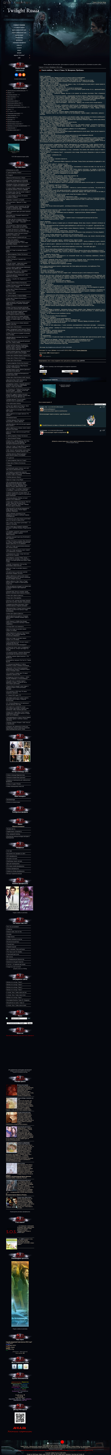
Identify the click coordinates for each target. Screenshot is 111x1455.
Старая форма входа (20, 78)
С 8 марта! (10, 175)
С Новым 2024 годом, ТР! (14, 695)
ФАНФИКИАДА (11, 799)
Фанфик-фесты (11, 829)
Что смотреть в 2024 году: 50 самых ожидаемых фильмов (16, 692)
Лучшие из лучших (12, 858)
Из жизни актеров (12, 94)
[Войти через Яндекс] (20, 74)
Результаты (16, 1351)
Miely (23, 1399)
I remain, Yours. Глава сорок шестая (16, 992)
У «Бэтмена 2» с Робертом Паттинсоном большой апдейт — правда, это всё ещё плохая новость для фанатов (17, 390)
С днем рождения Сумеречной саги (16, 237)
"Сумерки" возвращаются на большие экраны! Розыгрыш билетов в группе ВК (17, 181)
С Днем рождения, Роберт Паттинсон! (17, 254)
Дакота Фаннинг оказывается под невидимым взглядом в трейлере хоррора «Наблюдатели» (17, 515)
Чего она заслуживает (13, 926)
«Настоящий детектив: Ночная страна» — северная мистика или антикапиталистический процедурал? (18, 643)
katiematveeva (17, 1400)
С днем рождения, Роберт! (14, 172)
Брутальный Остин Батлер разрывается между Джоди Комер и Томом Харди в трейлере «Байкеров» (17, 510)
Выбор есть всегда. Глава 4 (14, 984)
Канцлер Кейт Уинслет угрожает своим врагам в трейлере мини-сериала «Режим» (18, 592)
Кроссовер (10, 98)
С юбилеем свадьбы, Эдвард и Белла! (65, 385)
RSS (105, 3)
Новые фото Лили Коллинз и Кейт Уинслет (18, 377)
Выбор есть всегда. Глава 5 (14, 982)
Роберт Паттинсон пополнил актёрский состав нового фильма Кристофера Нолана (18, 308)
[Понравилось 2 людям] (40, 355)
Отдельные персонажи (13, 113)
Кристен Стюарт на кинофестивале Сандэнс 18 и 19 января (16, 639)
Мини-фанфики (11, 96)
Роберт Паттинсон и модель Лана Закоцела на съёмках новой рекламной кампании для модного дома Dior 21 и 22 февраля (18, 542)
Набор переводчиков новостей (15, 786)
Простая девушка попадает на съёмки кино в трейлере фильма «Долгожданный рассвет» (18, 588)
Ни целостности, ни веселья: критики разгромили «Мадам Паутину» (16, 572)
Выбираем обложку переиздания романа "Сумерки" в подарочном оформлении (17, 185)
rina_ (20, 1399)
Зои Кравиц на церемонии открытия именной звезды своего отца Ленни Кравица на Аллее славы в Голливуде (18, 473)
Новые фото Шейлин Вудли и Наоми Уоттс (18, 355)
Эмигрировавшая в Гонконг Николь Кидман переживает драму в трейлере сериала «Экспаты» (18, 719)
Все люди (9, 111)
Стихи (9, 109)
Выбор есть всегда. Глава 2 (14, 989)
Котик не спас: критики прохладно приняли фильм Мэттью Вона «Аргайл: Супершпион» (18, 601)
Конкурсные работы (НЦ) (14, 103)
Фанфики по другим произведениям (17, 125)
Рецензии (9, 119)
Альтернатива (11, 117)
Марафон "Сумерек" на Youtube (15, 199)
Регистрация (95, 3)
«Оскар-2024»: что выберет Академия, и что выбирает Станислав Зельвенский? (17, 489)
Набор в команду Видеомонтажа (16, 775)
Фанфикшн (53, 67)
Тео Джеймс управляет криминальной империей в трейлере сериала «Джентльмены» (17, 533)
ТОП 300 (9, 851)
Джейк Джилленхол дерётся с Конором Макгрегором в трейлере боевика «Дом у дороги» (17, 617)
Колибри (9, 934)
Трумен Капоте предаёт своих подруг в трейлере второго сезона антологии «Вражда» (17, 687)
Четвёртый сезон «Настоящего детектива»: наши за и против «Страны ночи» (18, 519)
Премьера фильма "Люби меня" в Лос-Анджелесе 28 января (17, 275)
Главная (89, 3)
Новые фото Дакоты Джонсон (15, 595)
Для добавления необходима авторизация (20, 1069)
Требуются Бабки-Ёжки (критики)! (16, 777)
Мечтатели (10, 956)
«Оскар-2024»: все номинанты (15, 626)
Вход (101, 3)
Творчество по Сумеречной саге (16, 90)
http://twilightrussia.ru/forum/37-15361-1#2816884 (59, 347)
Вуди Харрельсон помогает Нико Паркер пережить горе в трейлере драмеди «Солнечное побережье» (17, 634)
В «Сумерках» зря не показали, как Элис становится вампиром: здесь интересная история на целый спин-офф (17, 207)
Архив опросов (23, 1351)
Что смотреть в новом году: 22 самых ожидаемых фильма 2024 (17, 674)
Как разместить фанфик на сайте (16, 853)
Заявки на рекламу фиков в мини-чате (20, 1071)
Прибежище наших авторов (14, 861)
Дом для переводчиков (13, 863)
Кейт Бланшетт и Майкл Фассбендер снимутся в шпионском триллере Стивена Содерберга (17, 623)
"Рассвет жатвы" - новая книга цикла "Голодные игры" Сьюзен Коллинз (16, 264)
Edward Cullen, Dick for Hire (14, 931)
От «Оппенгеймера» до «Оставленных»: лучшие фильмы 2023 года (17, 703)
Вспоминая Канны (12, 417)
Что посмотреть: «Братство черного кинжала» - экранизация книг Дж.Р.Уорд (16, 226)
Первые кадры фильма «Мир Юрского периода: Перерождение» (17, 366)
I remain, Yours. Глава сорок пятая (16, 995)
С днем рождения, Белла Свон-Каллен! (17, 363)
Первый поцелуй (11, 946)
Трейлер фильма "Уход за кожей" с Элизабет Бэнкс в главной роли (16, 400)
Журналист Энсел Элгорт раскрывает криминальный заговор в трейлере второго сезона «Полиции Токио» (18, 669)
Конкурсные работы (12, 100)
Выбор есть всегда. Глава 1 (14, 997)
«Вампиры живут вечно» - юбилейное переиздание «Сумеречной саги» (17, 271)
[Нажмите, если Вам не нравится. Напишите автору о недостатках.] (70, 372)
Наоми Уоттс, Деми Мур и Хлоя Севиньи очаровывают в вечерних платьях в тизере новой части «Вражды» (18, 713)
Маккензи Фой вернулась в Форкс (16, 177)
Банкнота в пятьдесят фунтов (15, 961)
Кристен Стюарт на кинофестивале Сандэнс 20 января (16, 629)
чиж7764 (24, 1400)
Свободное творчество (13, 105)
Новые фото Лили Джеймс (14, 598)
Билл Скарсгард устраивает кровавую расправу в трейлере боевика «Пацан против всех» (18, 528)
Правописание (11, 127)
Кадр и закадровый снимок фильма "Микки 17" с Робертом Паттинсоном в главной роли (18, 330)
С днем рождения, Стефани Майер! (16, 295)
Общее (9, 92)
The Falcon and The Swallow (14, 951)
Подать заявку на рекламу (20, 912)
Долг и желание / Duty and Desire (16, 949)
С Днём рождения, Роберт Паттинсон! (17, 435)
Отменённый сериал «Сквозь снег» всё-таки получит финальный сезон (17, 468)
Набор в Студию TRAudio (14, 784)
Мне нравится (47, 356)
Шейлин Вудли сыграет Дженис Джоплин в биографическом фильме (18, 370)
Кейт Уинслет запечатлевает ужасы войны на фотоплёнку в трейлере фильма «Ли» (18, 450)
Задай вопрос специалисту (14, 831)
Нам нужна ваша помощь (14, 403)
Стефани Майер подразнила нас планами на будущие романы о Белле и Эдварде (18, 188)
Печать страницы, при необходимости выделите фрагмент (60, 366)
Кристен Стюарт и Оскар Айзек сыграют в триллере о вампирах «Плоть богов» (18, 447)
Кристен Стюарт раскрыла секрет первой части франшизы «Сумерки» (18, 550)
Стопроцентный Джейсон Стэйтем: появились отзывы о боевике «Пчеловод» (17, 665)
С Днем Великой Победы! (14, 438)
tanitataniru (28, 1399)
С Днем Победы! (11, 257)
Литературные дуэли (13, 121)
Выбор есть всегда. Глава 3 (14, 987)
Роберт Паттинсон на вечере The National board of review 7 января (18, 286)
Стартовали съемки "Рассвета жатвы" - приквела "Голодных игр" (17, 234)
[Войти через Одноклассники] (23, 74)
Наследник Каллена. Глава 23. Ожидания (18, 1000)
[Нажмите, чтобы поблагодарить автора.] (43, 372)
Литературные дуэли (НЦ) (14, 123)
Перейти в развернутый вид (20, 1072)
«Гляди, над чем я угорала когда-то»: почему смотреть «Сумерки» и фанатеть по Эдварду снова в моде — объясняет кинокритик (18, 221)
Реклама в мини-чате (13, 129)
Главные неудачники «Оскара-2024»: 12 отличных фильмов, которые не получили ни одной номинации (18, 494)
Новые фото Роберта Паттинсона (16, 358)
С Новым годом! (11, 293)
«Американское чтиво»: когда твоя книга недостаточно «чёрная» (17, 554)
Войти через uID (20, 70)
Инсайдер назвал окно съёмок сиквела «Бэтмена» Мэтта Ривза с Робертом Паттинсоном (17, 699)
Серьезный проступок (13, 954)
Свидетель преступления (14, 966)
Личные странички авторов (14, 873)
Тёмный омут (10, 944)
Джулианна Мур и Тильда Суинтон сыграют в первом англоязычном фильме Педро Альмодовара (18, 610)
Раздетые (9, 929)
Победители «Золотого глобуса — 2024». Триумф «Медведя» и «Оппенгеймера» (17, 677)
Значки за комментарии (13, 802)
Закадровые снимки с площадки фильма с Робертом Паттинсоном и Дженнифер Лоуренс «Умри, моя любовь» (18, 385)
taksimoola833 (61, 350)
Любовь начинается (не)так (14, 939)
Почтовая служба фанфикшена (15, 866)
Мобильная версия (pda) (55, 1449)
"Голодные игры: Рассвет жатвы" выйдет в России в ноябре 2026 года (18, 192)
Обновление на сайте (13, 170)
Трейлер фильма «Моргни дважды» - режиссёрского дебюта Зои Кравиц (16, 454)
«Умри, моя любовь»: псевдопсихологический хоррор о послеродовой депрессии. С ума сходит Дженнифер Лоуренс (17, 242)
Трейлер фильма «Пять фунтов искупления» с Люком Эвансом (15, 421)
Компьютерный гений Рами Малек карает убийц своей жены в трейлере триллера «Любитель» (18, 303)
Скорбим (9, 465)
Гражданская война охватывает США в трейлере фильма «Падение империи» (17, 605)
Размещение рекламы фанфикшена (20, 1211)
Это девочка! (10, 457)
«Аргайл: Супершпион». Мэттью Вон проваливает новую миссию (16, 565)
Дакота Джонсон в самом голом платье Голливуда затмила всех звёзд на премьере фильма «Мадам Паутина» (18, 577)
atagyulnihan (12, 1399)
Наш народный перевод (13, 834)
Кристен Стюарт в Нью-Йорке (15, 479)
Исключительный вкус (13, 941)
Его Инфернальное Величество (15, 959)
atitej (17, 1399)
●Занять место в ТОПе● (20, 968)
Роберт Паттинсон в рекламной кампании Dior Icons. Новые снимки (18, 341)
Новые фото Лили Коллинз (14, 327)
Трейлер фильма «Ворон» (14, 477)
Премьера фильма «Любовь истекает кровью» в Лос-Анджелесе (17, 498)
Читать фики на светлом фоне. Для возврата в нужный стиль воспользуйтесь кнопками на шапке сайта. (72, 64)
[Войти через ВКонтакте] (16, 74)
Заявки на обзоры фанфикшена (15, 871)
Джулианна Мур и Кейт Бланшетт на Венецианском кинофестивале (16, 380)
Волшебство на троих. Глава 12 (15, 1002)
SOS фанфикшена (12, 856)
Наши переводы (11, 115)
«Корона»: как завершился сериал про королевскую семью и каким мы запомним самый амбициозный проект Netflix (18, 728)
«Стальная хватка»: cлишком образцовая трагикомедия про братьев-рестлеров (18, 653)
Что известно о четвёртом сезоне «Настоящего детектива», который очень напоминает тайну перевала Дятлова (17, 708)
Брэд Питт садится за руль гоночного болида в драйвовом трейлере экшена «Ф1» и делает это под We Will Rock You (18, 395)
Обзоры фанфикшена (13, 868)
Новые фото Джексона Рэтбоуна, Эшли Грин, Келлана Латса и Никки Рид (17, 406)
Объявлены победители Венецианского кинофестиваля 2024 (17, 374)
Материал (60, 407)
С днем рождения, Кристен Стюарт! (16, 460)
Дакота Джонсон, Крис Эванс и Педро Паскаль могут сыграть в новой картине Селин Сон (17, 582)
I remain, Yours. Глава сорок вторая (16, 1005)
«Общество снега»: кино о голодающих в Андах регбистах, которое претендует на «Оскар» (17, 649)
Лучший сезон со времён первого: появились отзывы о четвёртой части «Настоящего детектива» (16, 682)
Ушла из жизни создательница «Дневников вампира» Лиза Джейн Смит (18, 268)
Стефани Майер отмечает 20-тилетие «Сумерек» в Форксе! (17, 196)
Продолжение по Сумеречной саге (16, 107)
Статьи (46, 67)
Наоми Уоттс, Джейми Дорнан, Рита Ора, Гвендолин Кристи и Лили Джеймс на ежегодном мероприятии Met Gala (17, 442)
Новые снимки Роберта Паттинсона (17, 282)
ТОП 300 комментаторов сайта (20, 156)
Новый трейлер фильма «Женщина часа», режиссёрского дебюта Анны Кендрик (18, 352)
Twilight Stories (11, 936)
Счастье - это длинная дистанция (16, 964)
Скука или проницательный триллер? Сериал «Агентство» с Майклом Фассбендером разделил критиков (16, 313)
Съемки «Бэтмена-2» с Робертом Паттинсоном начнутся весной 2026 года (17, 230)
